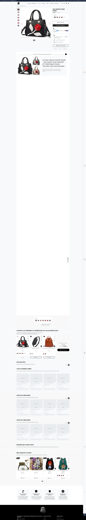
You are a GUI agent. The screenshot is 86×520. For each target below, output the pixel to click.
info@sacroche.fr (20, 507)
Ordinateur (64, 0)
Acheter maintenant (61, 25)
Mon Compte (59, 505)
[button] (84, 515)
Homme (51, 0)
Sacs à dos (29, 3)
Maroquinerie (79, 0)
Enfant (58, 0)
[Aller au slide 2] (43, 468)
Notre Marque (56, 3)
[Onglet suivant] (66, 54)
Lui (36, 3)
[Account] (66, 3)
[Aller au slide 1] (42, 468)
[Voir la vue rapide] (28, 338)
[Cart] (68, 3)
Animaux (68, 0)
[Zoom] (50, 37)
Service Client (59, 508)
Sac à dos (84, 0)
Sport (61, 0)
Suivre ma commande (21, 506)
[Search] (64, 3)
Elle (39, 3)
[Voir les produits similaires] (28, 341)
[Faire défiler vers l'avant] (84, 492)
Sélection (43, 3)
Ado (71, 0)
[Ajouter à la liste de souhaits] (28, 336)
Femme (55, 0)
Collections (52, 3)
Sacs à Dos (74, 0)
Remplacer (36, 357)
